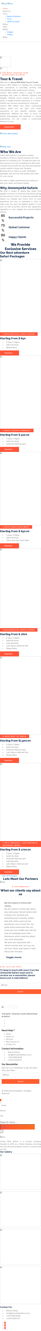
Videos (10, 34)
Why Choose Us (12, 1042)
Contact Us (10, 1044)
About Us (6, 11)
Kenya (5, 24)
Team (5, 27)
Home (5, 8)
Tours (5, 14)
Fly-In (9, 19)
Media (5, 29)
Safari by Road (13, 21)
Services (9, 1039)
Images (10, 32)
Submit (20, 992)
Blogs (5, 37)
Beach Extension (14, 16)
